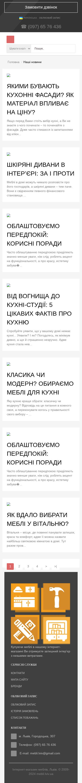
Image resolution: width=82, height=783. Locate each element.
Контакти (18, 673)
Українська (30, 18)
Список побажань (24, 717)
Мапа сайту (19, 679)
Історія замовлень (24, 711)
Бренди (16, 686)
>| (55, 566)
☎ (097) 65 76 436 (41, 26)
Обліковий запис (23, 704)
